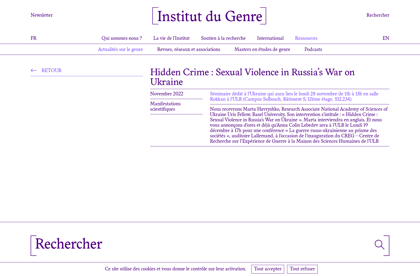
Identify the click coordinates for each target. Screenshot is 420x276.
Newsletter (42, 15)
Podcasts (313, 49)
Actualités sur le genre (120, 49)
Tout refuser (302, 269)
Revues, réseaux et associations (188, 49)
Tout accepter (267, 269)
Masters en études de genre (262, 49)
